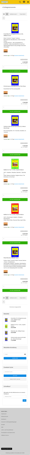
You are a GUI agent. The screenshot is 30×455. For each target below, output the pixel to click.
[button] (4, 14)
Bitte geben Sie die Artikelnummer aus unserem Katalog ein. (14, 393)
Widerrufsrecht (4, 416)
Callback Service (5, 435)
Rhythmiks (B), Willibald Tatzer (11, 257)
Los (24, 400)
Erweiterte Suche (15, 379)
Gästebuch (3, 419)
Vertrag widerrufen (6, 448)
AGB (2, 427)
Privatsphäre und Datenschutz (8, 432)
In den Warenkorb (15, 71)
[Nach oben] (25, 452)
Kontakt (3, 424)
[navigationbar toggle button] (28, 2)
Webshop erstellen (10, 452)
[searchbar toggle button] (20, 2)
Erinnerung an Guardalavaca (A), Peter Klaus (15, 86)
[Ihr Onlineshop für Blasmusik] (4, 2)
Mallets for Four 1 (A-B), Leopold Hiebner (14, 169)
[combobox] (13, 14)
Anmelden (15, 358)
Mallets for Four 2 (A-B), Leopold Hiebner (14, 214)
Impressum (3, 413)
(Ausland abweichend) (19, 55)
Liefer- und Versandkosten (7, 429)
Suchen (15, 375)
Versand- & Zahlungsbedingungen (8, 421)
